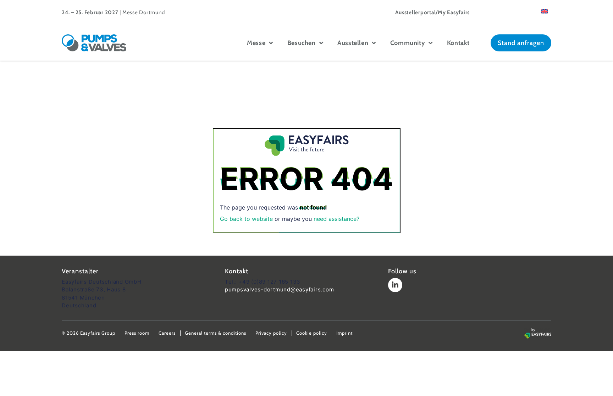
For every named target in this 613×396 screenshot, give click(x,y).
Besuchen (301, 43)
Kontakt (458, 43)
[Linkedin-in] (395, 285)
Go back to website (246, 218)
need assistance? (336, 218)
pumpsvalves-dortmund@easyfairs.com (279, 289)
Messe (256, 43)
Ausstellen (352, 43)
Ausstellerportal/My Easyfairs (432, 12)
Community (407, 43)
